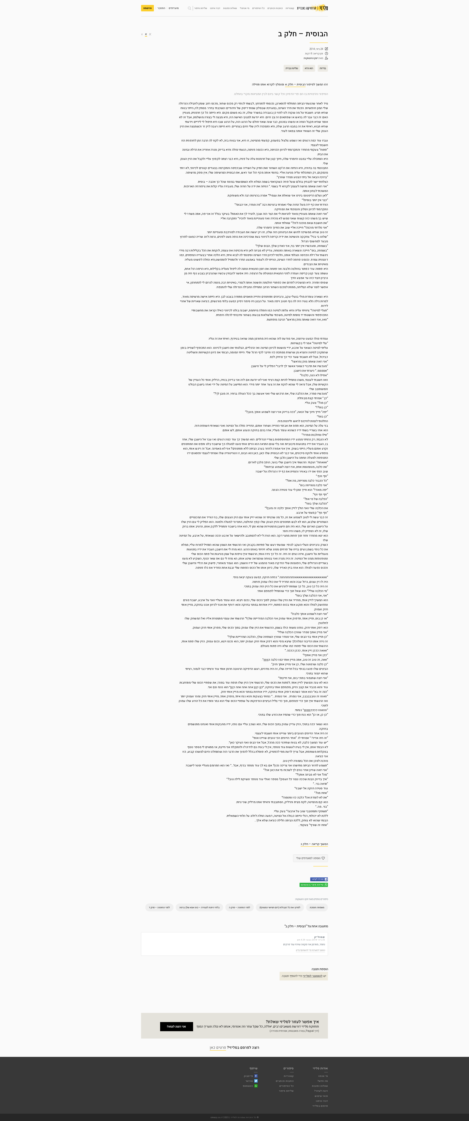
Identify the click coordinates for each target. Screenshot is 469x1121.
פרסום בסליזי (320, 1106)
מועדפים (174, 8)
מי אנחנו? (244, 8)
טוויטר (249, 1081)
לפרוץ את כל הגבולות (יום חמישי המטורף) (280, 907)
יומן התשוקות (311, 58)
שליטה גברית (292, 68)
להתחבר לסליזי (312, 976)
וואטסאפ (248, 1086)
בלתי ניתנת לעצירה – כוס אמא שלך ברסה (199, 907)
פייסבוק (248, 1076)
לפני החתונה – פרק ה (239, 907)
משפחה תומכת (317, 907)
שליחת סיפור (200, 8)
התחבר (161, 8)
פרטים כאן (218, 1047)
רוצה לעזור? (321, 1091)
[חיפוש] (189, 8)
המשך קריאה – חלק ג (314, 844)
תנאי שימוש (321, 1096)
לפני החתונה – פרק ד (159, 907)
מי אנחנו (323, 1076)
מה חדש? (322, 1081)
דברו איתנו (215, 8)
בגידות (323, 68)
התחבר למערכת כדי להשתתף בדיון (310, 950)
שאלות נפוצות (230, 8)
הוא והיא (309, 68)
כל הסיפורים (258, 8)
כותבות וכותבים (275, 8)
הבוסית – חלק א (295, 84)
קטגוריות (290, 8)
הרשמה (147, 8)
